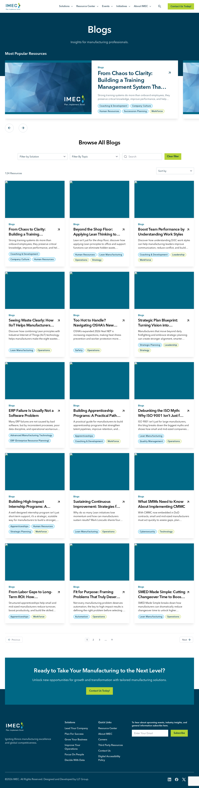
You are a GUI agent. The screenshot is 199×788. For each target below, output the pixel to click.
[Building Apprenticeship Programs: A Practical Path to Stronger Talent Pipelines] (99, 380)
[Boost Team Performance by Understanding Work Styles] (164, 199)
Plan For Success (74, 734)
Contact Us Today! (181, 6)
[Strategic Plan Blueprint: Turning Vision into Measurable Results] (164, 290)
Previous (9, 128)
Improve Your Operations (72, 747)
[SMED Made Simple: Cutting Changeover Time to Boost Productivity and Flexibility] (164, 562)
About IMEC (141, 6)
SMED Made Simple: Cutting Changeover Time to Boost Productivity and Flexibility (161, 597)
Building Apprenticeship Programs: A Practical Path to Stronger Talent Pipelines (96, 416)
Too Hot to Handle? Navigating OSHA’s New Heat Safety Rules (93, 325)
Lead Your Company (76, 728)
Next (23, 128)
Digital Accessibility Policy (109, 758)
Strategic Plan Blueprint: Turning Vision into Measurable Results (158, 325)
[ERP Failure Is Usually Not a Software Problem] (35, 380)
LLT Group (82, 779)
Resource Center (85, 6)
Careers (102, 739)
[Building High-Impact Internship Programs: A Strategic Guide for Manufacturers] (35, 471)
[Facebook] (176, 780)
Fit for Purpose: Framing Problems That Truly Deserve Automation (96, 597)
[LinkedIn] (169, 780)
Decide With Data (75, 760)
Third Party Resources (110, 745)
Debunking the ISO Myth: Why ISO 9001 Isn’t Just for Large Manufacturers (160, 416)
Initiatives (121, 6)
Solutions (64, 6)
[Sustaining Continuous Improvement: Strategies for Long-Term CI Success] (99, 471)
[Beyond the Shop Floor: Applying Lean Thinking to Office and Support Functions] (99, 199)
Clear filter (173, 156)
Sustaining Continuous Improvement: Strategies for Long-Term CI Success (96, 507)
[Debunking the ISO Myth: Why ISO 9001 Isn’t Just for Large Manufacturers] (164, 380)
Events (105, 6)
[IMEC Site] (13, 6)
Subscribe (179, 733)
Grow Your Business (76, 739)
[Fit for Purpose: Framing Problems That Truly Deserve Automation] (99, 562)
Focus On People (74, 754)
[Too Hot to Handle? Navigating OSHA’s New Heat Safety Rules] (99, 290)
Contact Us (104, 751)
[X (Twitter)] (184, 780)
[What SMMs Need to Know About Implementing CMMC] (164, 471)
